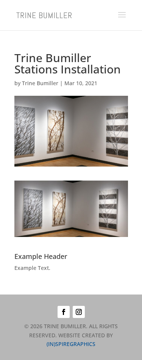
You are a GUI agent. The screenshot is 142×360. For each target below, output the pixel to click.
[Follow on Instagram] (79, 312)
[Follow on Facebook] (64, 312)
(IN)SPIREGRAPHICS (71, 344)
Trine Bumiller (40, 83)
